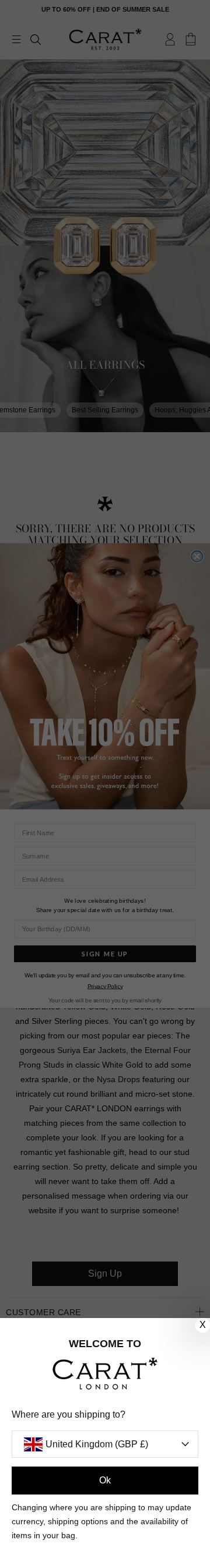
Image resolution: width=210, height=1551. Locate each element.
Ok (105, 1480)
